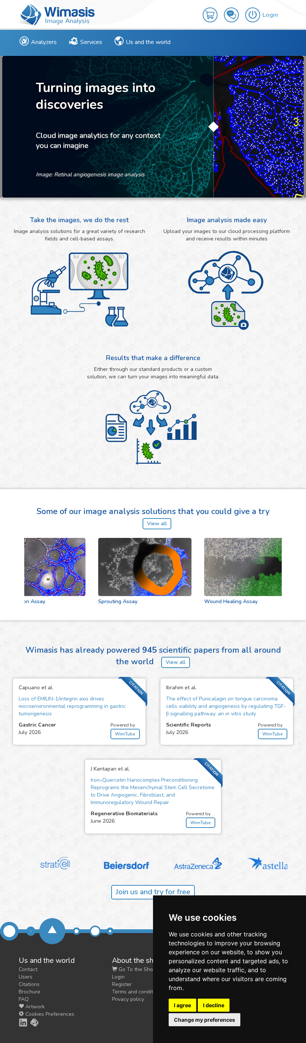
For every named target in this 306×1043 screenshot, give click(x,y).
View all (157, 523)
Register (122, 984)
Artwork (34, 1006)
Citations (29, 984)
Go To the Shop (136, 969)
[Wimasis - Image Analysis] (56, 14)
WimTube (125, 734)
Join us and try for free (153, 892)
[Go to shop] (213, 9)
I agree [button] (182, 1005)
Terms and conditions (137, 991)
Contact (28, 969)
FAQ (24, 999)
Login (118, 976)
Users (25, 976)
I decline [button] (213, 1005)
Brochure (29, 991)
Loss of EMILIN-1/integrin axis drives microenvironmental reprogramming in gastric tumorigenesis (72, 706)
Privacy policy (128, 999)
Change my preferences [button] (204, 1020)
